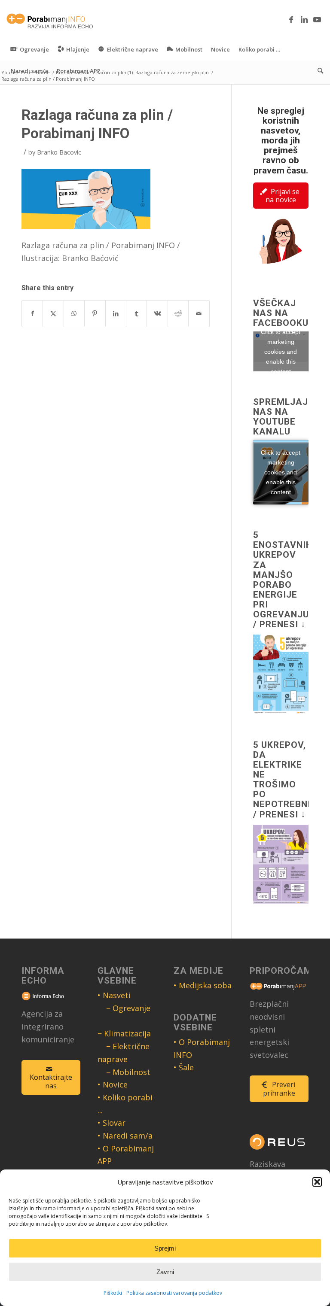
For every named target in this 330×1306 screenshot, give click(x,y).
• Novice (113, 1084)
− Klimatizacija (124, 1033)
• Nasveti (114, 995)
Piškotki (113, 1293)
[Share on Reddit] (178, 314)
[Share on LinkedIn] (116, 314)
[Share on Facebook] (32, 314)
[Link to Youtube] (317, 19)
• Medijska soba (203, 985)
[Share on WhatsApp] (74, 314)
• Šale (184, 1067)
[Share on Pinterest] (95, 314)
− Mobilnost (128, 1072)
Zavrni (165, 1272)
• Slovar (111, 1123)
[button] (317, 1182)
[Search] (318, 71)
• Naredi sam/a (125, 1135)
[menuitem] (29, 49)
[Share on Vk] (157, 314)
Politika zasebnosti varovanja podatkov (174, 1293)
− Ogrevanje (128, 1008)
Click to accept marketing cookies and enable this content (280, 351)
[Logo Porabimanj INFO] (50, 19)
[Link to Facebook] (291, 19)
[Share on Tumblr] (136, 314)
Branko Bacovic (59, 152)
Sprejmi (165, 1248)
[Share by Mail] (199, 314)
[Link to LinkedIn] (304, 19)
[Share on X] (53, 314)
